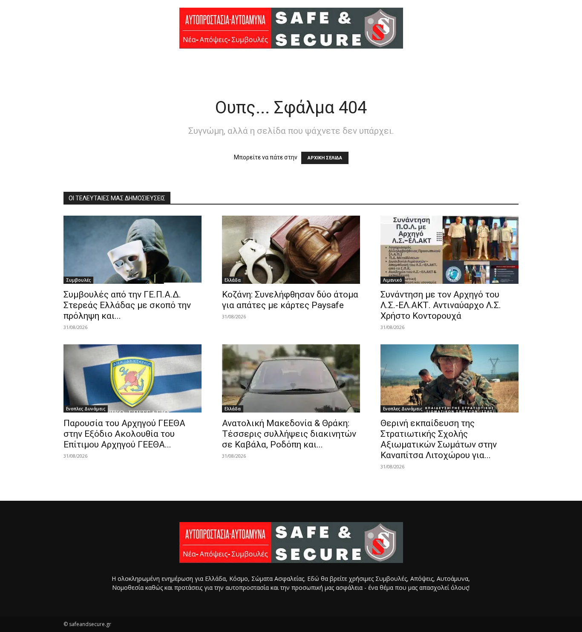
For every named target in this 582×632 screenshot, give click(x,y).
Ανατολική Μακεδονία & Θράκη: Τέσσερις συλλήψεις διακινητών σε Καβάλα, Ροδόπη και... (289, 434)
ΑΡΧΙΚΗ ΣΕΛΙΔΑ (325, 158)
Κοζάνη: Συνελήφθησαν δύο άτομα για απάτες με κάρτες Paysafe (290, 299)
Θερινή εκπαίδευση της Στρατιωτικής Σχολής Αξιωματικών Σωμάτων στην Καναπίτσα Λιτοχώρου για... (438, 439)
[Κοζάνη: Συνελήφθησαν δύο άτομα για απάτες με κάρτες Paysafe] (291, 250)
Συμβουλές (78, 280)
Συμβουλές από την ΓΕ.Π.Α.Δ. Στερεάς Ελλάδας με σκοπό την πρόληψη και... (127, 305)
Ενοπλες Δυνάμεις (85, 409)
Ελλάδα (233, 280)
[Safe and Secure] (291, 28)
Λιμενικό (392, 280)
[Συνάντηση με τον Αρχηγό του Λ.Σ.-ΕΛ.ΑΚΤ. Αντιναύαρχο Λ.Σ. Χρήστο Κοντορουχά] (449, 250)
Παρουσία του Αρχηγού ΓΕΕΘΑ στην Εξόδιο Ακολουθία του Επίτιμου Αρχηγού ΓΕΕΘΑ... (124, 434)
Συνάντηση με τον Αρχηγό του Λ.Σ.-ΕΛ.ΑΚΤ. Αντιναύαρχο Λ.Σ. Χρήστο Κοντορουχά (440, 305)
